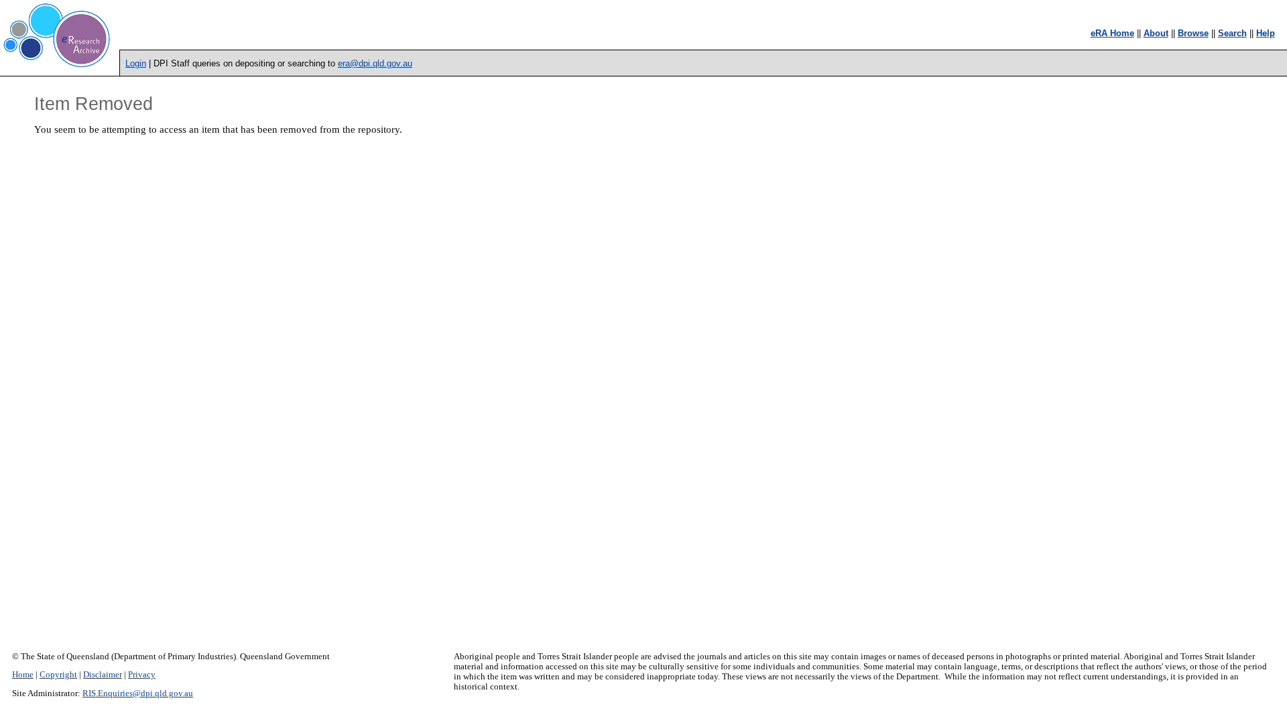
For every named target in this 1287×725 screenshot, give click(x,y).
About (1156, 33)
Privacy (142, 674)
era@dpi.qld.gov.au (375, 63)
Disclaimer (102, 674)
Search (1232, 33)
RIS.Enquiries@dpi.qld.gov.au (137, 693)
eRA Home (1112, 33)
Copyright (58, 674)
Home (23, 674)
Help (1265, 33)
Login (135, 63)
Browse (1193, 33)
